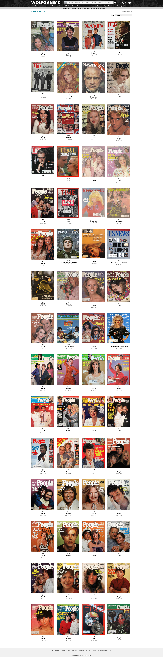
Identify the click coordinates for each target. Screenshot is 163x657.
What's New (86, 8)
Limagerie (73, 8)
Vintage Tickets (72, 6)
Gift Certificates (55, 650)
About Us (88, 650)
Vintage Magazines (98, 6)
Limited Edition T (94, 8)
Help (110, 650)
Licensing (74, 650)
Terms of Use (95, 650)
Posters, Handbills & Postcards (43, 6)
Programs (79, 6)
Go (115, 2)
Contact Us (81, 650)
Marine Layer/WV (63, 6)
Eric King (59, 8)
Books (117, 6)
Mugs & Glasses (124, 6)
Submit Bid (80, 8)
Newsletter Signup (65, 650)
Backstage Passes (87, 6)
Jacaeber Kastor (66, 8)
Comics (112, 6)
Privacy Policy (103, 650)
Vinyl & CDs (107, 6)
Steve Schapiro (38, 11)
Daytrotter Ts (103, 8)
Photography (55, 6)
